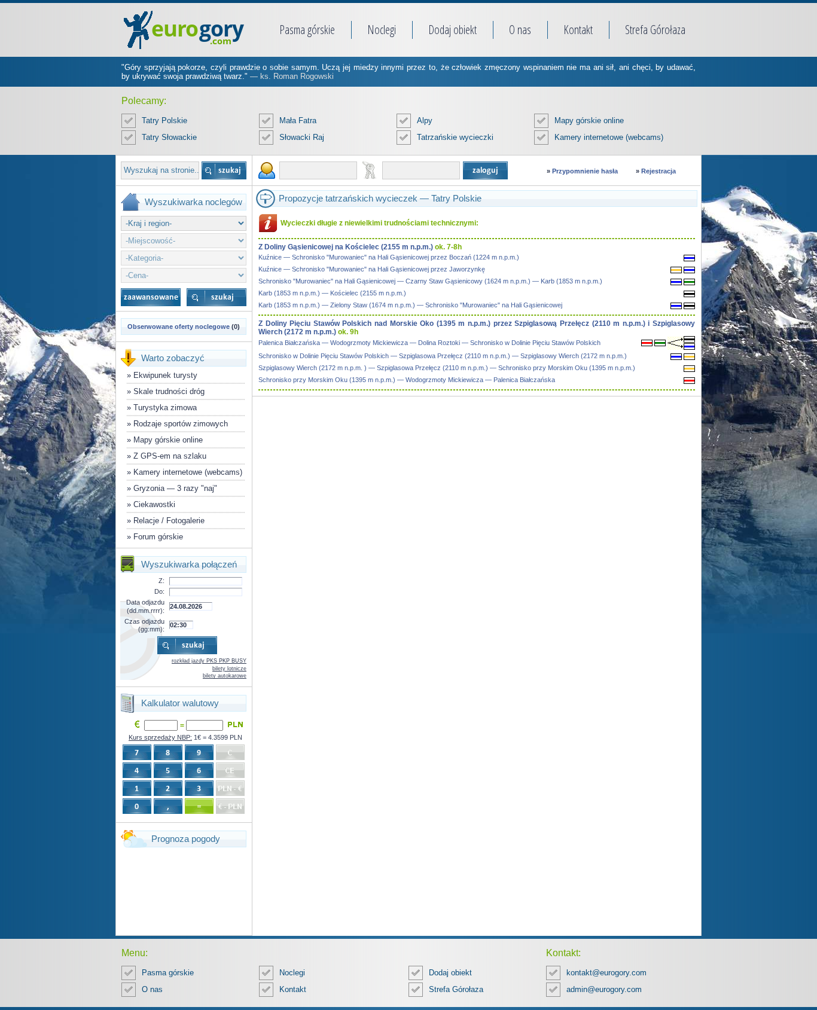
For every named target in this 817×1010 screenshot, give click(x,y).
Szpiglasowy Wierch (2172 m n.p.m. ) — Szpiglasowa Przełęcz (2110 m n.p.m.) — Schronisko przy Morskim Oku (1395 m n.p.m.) (446, 367)
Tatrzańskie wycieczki (455, 137)
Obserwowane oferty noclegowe (178, 326)
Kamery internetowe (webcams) (608, 137)
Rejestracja (658, 171)
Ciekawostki (154, 504)
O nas (520, 30)
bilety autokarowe (224, 676)
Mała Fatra (297, 120)
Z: (161, 580)
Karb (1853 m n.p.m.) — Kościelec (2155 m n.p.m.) (332, 293)
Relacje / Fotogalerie (169, 520)
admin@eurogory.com (604, 989)
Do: (159, 591)
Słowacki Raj (301, 137)
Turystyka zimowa (165, 407)
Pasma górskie (307, 30)
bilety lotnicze (229, 669)
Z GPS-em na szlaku (169, 455)
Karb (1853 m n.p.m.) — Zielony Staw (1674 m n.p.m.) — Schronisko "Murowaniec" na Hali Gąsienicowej (410, 305)
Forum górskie (158, 536)
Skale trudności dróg (169, 391)
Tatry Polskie (164, 120)
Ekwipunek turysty (165, 375)
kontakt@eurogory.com (606, 972)
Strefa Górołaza (655, 30)
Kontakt (578, 30)
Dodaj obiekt (452, 30)
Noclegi (381, 30)
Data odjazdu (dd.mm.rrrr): (145, 606)
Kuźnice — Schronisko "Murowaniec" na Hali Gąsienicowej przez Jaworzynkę (371, 269)
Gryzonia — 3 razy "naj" (175, 488)
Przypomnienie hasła (585, 171)
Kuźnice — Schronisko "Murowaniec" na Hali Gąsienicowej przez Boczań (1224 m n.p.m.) (388, 257)
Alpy (424, 120)
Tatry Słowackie (169, 137)
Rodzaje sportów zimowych (180, 423)
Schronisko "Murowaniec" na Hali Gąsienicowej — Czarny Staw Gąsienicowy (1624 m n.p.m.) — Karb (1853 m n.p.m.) (430, 281)
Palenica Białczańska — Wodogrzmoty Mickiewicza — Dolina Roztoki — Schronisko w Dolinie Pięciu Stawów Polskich (429, 342)
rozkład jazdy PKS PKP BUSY (209, 661)
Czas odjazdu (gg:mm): (144, 625)
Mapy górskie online (589, 120)
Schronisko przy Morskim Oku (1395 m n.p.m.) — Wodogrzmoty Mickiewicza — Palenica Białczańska (406, 379)
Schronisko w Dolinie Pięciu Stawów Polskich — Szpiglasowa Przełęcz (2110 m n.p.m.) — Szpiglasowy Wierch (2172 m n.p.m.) (442, 355)
